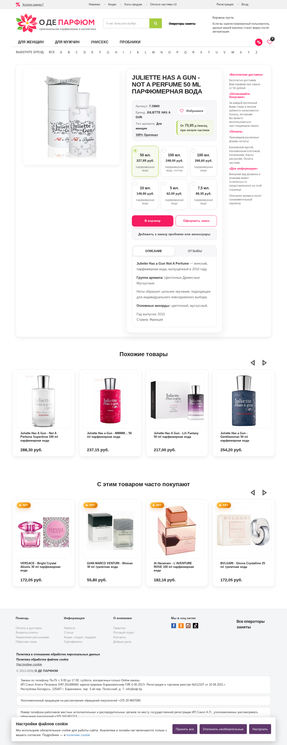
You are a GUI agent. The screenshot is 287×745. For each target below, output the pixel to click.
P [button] (177, 52)
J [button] (130, 52)
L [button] (145, 52)
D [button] (85, 52)
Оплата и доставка (28, 628)
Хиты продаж (133, 4)
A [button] (61, 52)
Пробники (130, 42)
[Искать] (155, 23)
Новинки (94, 4)
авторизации (221, 31)
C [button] (77, 52)
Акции (112, 4)
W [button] (232, 52)
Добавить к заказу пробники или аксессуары (174, 234)
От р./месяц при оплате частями (194, 128)
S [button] (201, 52)
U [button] (217, 52)
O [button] (169, 52)
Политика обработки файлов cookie (42, 659)
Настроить (260, 729)
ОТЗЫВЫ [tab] (195, 251)
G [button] (108, 52)
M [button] (153, 52)
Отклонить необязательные (223, 729)
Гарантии (119, 628)
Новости (69, 628)
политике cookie (78, 735)
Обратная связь (26, 641)
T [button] (209, 52)
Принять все (185, 729)
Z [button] (256, 52)
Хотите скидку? (32, 4)
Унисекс (100, 42)
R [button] (193, 52)
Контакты (119, 637)
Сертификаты (73, 641)
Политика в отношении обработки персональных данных (58, 654)
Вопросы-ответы (27, 632)
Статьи (68, 632)
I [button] (123, 52)
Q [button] (185, 52)
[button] (255, 365)
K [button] (138, 52)
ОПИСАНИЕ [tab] (153, 251)
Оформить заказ (196, 220)
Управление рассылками (32, 637)
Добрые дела (122, 641)
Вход (244, 4)
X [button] (241, 52)
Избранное (194, 111)
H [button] (116, 52)
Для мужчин (67, 42)
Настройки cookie (29, 664)
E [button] (92, 52)
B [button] (69, 52)
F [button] (100, 52)
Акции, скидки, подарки (80, 637)
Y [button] (249, 52)
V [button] (225, 52)
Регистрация (225, 4)
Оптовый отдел (123, 632)
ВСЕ (52, 52)
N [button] (162, 52)
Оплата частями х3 (163, 4)
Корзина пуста (223, 17)
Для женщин (31, 42)
